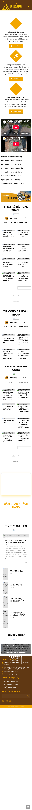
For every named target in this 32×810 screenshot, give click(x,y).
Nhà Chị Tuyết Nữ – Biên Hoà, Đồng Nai (23, 234)
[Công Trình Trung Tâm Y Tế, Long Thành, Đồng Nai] (11, 433)
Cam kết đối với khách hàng (11, 157)
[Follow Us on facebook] (3, 701)
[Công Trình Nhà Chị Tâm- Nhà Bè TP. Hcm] (11, 230)
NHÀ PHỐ (23, 218)
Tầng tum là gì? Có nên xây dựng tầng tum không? (17, 600)
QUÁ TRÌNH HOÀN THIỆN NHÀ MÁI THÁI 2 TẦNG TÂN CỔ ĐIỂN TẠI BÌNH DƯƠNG (23, 355)
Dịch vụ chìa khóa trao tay (10, 180)
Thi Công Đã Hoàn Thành (11, 684)
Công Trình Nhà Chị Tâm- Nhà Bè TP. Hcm (8, 234)
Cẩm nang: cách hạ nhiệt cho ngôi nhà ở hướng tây (15, 542)
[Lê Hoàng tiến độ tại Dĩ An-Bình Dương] (11, 404)
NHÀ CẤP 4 (8, 222)
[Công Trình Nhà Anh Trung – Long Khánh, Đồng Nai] (11, 273)
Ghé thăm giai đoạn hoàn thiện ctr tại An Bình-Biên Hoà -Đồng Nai (8, 396)
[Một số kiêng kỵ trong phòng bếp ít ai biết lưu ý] (5, 573)
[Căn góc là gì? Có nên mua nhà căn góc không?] (5, 587)
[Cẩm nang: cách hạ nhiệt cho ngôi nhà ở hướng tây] (16, 536)
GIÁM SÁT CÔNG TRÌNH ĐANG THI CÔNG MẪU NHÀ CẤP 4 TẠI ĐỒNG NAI (23, 341)
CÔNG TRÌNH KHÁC (21, 222)
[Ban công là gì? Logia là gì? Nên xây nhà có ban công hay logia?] (5, 619)
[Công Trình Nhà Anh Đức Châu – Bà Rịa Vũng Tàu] (26, 245)
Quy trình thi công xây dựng (11, 172)
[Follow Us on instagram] (10, 701)
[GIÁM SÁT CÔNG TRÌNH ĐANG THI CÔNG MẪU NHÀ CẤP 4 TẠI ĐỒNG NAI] (26, 335)
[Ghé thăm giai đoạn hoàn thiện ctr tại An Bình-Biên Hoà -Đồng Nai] (11, 390)
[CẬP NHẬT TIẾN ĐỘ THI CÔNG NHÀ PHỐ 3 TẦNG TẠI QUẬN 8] (26, 433)
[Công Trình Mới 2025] (11, 418)
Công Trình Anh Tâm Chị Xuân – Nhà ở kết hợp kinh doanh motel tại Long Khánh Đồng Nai (23, 426)
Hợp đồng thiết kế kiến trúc (11, 164)
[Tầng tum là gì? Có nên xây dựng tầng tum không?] (5, 602)
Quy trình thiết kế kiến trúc (11, 176)
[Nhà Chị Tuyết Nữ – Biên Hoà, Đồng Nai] (26, 230)
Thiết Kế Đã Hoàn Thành (11, 681)
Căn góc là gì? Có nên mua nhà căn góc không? (18, 586)
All (7, 218)
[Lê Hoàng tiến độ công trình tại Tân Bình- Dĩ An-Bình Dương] (26, 404)
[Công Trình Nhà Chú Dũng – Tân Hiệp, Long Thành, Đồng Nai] (26, 273)
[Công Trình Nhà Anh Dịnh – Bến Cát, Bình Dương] (11, 259)
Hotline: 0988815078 (10, 1)
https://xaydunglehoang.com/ (12, 674)
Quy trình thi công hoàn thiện (12, 168)
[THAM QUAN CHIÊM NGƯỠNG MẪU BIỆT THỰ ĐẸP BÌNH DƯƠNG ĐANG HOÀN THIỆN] (11, 349)
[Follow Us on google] (7, 701)
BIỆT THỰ (13, 218)
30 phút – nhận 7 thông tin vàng (12, 183)
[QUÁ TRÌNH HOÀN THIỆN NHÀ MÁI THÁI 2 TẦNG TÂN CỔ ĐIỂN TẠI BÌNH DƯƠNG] (26, 349)
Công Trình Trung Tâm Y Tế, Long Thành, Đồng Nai (7, 438)
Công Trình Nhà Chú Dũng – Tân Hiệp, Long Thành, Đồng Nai (23, 278)
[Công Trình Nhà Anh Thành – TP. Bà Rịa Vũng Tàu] (11, 245)
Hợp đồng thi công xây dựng (11, 160)
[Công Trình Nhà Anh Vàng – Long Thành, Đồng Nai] (26, 259)
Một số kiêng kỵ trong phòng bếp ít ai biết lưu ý (18, 572)
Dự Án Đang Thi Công (10, 687)
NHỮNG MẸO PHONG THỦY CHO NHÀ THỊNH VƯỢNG (16, 655)
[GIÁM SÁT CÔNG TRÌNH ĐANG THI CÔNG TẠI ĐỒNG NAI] (11, 335)
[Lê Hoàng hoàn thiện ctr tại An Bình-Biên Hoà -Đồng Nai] (26, 390)
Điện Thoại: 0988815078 (11, 671)
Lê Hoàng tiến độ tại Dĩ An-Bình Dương (8, 408)
